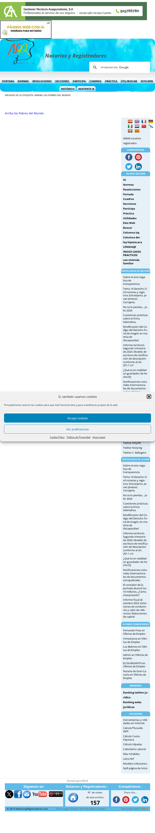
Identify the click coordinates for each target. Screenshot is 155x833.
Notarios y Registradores (75, 55)
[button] (149, 397)
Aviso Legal (98, 437)
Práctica (111, 81)
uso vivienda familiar (131, 261)
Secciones (62, 81)
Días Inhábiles (131, 754)
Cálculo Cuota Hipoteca (131, 737)
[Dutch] (137, 126)
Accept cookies (77, 418)
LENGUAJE (129, 247)
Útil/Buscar (129, 81)
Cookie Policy (57, 437)
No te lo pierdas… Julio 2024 (135, 308)
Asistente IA (86, 89)
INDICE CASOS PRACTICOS (132, 253)
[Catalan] (137, 131)
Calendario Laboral (134, 749)
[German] (150, 122)
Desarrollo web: (134, 808)
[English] (137, 122)
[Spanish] (130, 122)
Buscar (127, 227)
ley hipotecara (132, 242)
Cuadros (95, 81)
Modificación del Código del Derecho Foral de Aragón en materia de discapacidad (135, 333)
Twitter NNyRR (132, 443)
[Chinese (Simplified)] (143, 126)
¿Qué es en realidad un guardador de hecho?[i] (135, 373)
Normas (23, 81)
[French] (143, 122)
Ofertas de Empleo (134, 634)
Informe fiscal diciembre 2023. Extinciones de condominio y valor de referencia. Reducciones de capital (135, 608)
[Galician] (150, 126)
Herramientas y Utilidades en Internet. (135, 721)
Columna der (131, 237)
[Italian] (130, 126)
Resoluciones (41, 81)
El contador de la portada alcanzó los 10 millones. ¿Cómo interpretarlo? (135, 590)
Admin (127, 655)
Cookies (101, 808)
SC (124, 180)
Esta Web (147, 81)
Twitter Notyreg (132, 448)
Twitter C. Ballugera (134, 452)
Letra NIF (128, 759)
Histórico (67, 89)
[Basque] (130, 131)
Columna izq (131, 232)
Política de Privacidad (78, 437)
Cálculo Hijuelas (132, 744)
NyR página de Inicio (135, 768)
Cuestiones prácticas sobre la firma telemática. (135, 318)
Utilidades (129, 218)
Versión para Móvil (77, 780)
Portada (8, 81)
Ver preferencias (77, 429)
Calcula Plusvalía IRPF (133, 729)
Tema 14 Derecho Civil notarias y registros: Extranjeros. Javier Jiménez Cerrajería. (135, 295)
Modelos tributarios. (135, 763)
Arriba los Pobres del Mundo (24, 113)
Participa (79, 81)
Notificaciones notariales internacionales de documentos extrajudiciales (135, 387)
